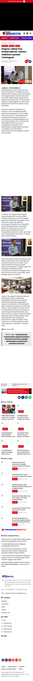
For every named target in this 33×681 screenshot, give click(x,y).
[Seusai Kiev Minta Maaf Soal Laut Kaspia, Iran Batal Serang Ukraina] (24, 426)
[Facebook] (19, 397)
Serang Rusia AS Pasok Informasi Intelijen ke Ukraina (23, 417)
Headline (11, 46)
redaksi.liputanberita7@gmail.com (15, 593)
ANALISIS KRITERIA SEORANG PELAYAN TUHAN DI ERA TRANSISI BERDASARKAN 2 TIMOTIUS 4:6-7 (15, 563)
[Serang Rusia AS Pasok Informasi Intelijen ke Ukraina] (24, 409)
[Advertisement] (16, 25)
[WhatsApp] (30, 397)
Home (3, 667)
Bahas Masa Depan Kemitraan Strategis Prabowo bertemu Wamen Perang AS (8, 417)
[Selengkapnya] (16, 576)
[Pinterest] (9, 660)
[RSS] (19, 660)
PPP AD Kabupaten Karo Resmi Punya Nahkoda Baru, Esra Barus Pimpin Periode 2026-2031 (24, 452)
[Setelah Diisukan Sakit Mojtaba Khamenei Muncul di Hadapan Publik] (8, 426)
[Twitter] (22, 397)
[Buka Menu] (27, 33)
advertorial (5, 46)
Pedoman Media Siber (8, 669)
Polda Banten (7, 632)
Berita (3, 607)
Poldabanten (7, 623)
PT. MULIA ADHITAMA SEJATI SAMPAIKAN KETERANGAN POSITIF (13, 545)
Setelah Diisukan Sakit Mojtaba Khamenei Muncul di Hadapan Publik (8, 435)
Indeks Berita (12, 667)
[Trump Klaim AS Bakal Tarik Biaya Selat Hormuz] (8, 444)
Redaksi (21, 667)
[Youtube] (16, 660)
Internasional (5, 613)
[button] (24, 33)
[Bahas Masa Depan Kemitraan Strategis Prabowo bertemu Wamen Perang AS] (8, 409)
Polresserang (7, 629)
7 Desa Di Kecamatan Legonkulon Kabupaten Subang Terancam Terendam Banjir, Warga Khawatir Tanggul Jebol (15, 557)
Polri (4, 620)
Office (21, 669)
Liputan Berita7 (5, 61)
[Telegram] (26, 397)
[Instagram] (13, 660)
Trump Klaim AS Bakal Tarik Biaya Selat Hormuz (7, 452)
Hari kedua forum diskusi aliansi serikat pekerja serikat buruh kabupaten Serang (16, 540)
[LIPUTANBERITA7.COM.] (11, 33)
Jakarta (18, 46)
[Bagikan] (30, 61)
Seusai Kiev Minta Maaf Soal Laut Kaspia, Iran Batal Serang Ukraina (23, 435)
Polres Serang (7, 626)
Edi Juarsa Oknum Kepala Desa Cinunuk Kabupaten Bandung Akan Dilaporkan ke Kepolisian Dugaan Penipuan (14, 551)
